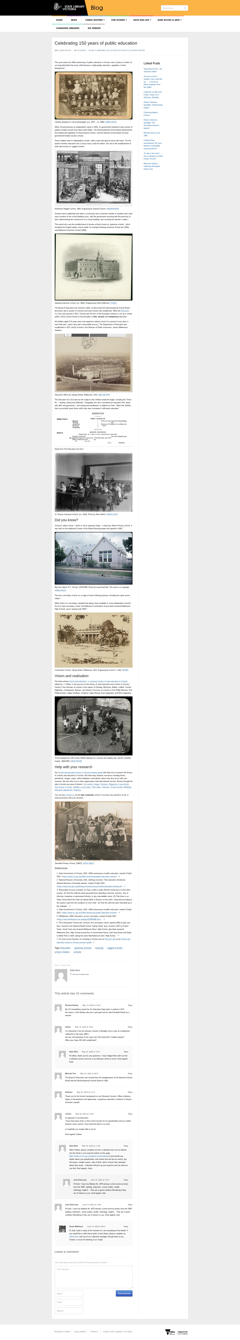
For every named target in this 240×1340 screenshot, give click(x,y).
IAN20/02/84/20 (112, 209)
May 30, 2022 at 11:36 (91, 1145)
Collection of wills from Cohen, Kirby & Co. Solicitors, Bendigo (153, 94)
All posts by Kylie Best (80, 974)
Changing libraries (67, 28)
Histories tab (110, 939)
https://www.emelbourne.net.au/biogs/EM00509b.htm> (79, 919)
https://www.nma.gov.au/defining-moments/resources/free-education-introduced (89, 886)
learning (99, 948)
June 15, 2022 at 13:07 (100, 1179)
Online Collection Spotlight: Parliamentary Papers (153, 105)
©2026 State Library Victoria (117, 1332)
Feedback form (62, 1332)
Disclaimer (80, 1332)
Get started (87, 784)
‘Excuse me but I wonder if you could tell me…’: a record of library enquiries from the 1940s (153, 81)
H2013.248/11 (88, 863)
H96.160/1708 (104, 395)
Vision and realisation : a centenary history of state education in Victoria (98, 681)
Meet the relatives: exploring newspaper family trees (152, 166)
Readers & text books (82, 787)
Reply (130, 1005)
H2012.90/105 (76, 761)
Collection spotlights (117, 50)
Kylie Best (81, 50)
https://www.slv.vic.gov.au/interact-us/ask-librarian (89, 1156)
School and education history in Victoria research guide (80, 772)
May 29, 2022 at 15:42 (85, 1113)
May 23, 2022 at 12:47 (91, 1051)
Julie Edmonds (80, 1179)
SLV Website (94, 28)
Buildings (127, 787)
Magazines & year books (119, 784)
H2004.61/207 (112, 514)
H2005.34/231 (111, 122)
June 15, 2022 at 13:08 (91, 1204)
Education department (63, 790)
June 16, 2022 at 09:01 (96, 1226)
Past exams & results (63, 787)
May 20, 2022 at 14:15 (86, 1092)
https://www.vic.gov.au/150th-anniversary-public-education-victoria (89, 876)
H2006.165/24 (60, 590)
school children (62, 952)
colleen (68, 1113)
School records (117, 787)
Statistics (77, 790)
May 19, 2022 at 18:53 (84, 1027)
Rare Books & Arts (169, 19)
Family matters (94, 19)
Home (59, 19)
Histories (104, 784)
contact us (70, 795)
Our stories (118, 19)
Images (97, 784)
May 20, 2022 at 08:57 (89, 1073)
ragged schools (114, 948)
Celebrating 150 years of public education (96, 43)
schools (77, 952)
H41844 (125, 670)
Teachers (105, 787)
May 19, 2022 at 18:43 (91, 1005)
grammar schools (82, 948)
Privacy (94, 1332)
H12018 (113, 303)
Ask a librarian (98, 50)
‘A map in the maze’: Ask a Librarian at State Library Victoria (153, 156)
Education (66, 948)
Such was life (141, 19)
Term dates (96, 787)
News (74, 19)
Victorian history (136, 50)
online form (73, 1237)
